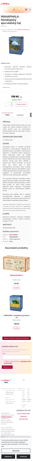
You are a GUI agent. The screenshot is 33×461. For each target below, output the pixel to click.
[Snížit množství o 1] (12, 105)
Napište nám (23, 416)
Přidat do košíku (21, 104)
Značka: (9, 31)
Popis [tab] (7, 115)
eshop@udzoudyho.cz (6, 417)
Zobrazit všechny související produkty (16, 338)
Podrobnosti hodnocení (23, 30)
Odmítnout (8, 457)
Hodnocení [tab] (20, 115)
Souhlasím (23, 457)
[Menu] (30, 9)
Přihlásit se (7, 367)
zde (2, 446)
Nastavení (15, 451)
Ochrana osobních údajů (23, 413)
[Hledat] (14, 9)
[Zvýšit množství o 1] (12, 103)
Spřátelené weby (23, 419)
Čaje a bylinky (13, 235)
